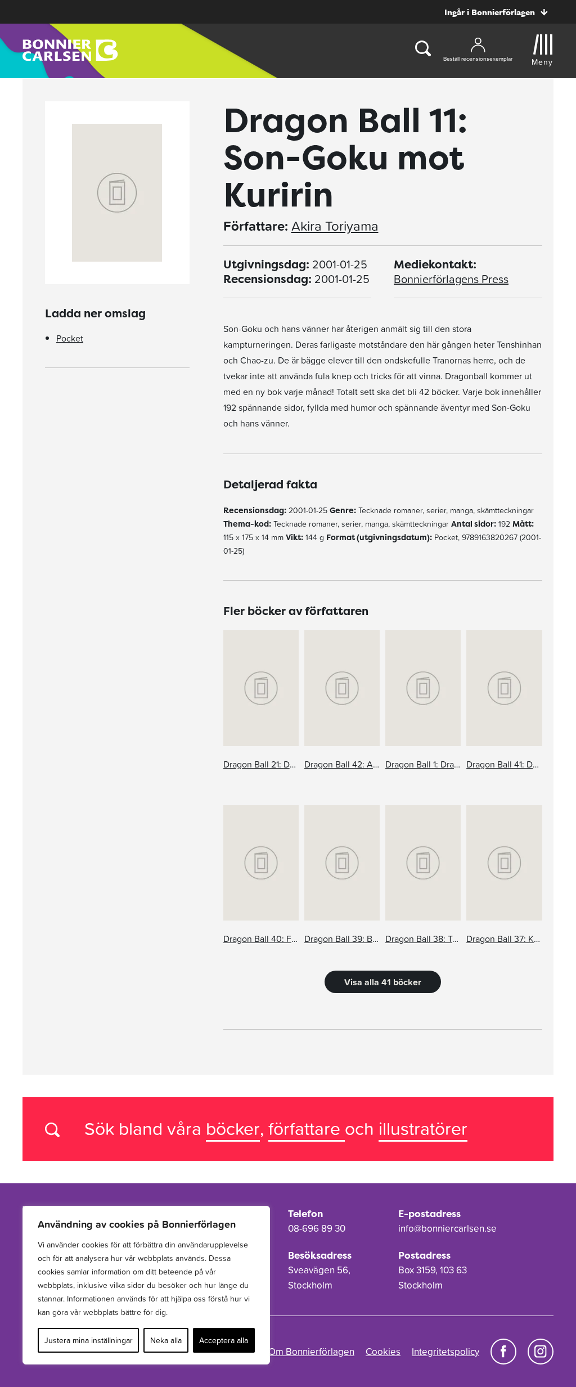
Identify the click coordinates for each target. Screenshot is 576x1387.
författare (306, 1128)
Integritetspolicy (445, 1351)
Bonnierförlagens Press (451, 279)
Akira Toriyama (335, 226)
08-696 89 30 (316, 1228)
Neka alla (166, 1340)
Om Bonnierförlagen (311, 1351)
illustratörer (423, 1128)
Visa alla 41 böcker (382, 982)
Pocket (69, 338)
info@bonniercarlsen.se (447, 1228)
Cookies (383, 1351)
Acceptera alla (223, 1340)
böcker (233, 1128)
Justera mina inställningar (88, 1340)
